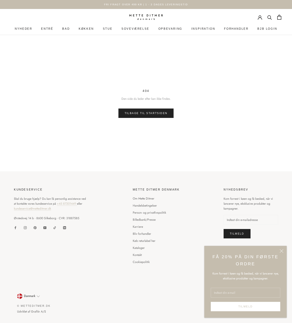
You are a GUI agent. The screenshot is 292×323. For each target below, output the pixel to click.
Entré (47, 28)
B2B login (267, 28)
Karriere (138, 227)
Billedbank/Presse (144, 219)
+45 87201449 (67, 203)
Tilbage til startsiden (146, 113)
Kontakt (137, 255)
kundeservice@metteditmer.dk (32, 208)
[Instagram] (25, 227)
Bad (66, 28)
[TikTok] (54, 227)
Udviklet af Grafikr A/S (31, 311)
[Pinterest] (35, 227)
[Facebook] (15, 227)
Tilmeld (245, 306)
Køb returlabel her (144, 241)
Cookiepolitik (141, 262)
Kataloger (139, 248)
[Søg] (269, 17)
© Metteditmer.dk (33, 305)
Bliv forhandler (142, 234)
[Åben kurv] (279, 17)
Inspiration (203, 28)
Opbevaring (170, 28)
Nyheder (23, 28)
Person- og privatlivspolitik (149, 212)
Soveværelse (135, 28)
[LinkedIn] (64, 227)
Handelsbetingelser (145, 205)
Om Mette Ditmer (143, 198)
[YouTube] (44, 227)
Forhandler (236, 28)
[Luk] (281, 251)
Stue (107, 28)
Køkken (86, 28)
